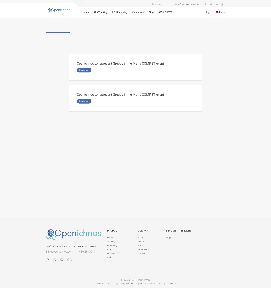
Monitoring (112, 245)
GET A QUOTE (165, 12)
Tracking (111, 241)
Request (170, 237)
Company (137, 12)
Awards (141, 241)
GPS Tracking (100, 12)
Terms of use (151, 284)
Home (85, 12)
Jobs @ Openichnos (168, 284)
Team (140, 237)
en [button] (221, 12)
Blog (151, 12)
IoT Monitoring (119, 12)
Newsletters (143, 249)
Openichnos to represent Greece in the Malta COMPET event (120, 63)
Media (140, 245)
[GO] (207, 12)
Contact (141, 253)
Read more (84, 70)
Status (110, 257)
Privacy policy (137, 284)
